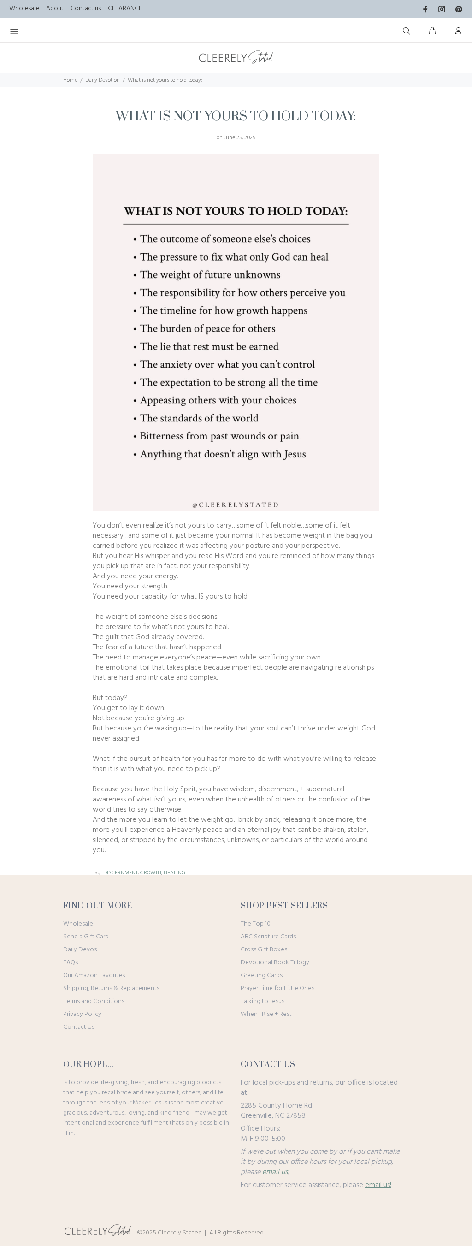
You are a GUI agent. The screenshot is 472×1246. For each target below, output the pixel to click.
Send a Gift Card (86, 937)
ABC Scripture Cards (268, 937)
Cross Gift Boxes (264, 949)
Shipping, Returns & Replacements (111, 988)
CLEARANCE (125, 8)
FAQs (70, 962)
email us (275, 1172)
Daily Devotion (102, 80)
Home (70, 80)
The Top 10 (256, 924)
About (55, 8)
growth (150, 873)
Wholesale (24, 8)
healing (174, 873)
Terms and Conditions (93, 1001)
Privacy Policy (82, 1014)
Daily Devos (80, 949)
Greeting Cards (262, 975)
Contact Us (78, 1027)
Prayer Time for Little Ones (277, 988)
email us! (378, 1185)
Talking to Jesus (262, 1001)
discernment (120, 873)
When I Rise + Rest (266, 1014)
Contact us (86, 8)
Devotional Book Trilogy (275, 962)
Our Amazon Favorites (94, 975)
